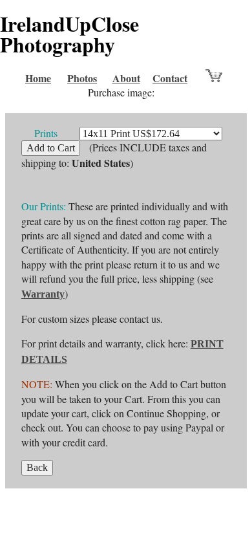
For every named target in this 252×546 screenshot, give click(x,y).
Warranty (43, 294)
